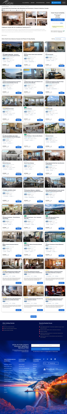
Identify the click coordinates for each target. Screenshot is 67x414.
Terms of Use (55, 351)
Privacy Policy (48, 351)
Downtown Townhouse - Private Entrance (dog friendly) (11, 218)
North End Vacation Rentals (9, 326)
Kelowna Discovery (7, 163)
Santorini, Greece (8, 364)
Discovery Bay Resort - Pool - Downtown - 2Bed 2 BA (33, 218)
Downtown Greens (49, 135)
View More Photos (6, 24)
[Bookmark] (3, 12)
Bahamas (35, 366)
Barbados (35, 372)
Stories (48, 2)
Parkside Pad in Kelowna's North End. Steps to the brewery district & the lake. (55, 82)
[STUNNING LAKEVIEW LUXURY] (12, 182)
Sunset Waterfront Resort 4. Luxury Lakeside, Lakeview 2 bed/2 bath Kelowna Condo (55, 191)
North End (27, 6)
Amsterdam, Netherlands (24, 381)
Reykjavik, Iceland (23, 374)
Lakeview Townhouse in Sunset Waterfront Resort (54, 245)
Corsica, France (7, 381)
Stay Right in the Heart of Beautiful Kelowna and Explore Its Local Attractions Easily (12, 299)
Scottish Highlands (23, 372)
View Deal (18, 65)
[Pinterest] (51, 359)
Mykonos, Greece (7, 372)
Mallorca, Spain (7, 377)
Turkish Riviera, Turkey (9, 379)
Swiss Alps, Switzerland (24, 368)
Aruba (34, 368)
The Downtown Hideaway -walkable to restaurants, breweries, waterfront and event (33, 191)
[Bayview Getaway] (55, 47)
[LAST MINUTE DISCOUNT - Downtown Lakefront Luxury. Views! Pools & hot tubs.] (12, 47)
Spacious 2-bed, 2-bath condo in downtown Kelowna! (33, 55)
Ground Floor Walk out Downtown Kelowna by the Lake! (33, 245)
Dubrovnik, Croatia (8, 370)
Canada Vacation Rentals (8, 330)
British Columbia (16, 6)
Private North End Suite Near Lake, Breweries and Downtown (55, 164)
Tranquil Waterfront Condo (8, 108)
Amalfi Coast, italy (8, 366)
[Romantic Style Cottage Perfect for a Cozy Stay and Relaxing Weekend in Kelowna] (55, 291)
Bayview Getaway (49, 54)
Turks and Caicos (37, 375)
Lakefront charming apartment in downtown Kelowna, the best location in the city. (12, 82)
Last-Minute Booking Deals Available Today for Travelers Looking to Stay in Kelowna (12, 272)
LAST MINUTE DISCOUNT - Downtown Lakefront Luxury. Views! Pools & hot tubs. (11, 55)
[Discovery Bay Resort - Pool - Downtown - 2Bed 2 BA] (33, 209)
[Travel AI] (48, 369)
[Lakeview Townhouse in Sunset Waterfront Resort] (55, 236)
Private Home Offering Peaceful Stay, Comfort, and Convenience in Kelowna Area (33, 272)
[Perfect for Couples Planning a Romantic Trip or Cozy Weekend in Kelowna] (33, 291)
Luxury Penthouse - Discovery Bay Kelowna (33, 135)
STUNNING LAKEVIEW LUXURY (9, 190)
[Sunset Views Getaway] (33, 155)
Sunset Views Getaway (29, 163)
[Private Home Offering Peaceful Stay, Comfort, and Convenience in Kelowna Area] (33, 264)
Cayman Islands (36, 377)
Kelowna (22, 6)
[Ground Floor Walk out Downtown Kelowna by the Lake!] (33, 236)
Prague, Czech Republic (24, 370)
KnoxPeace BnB (49, 108)
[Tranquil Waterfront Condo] (12, 101)
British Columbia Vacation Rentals (10, 328)
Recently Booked (8, 385)
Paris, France (21, 364)
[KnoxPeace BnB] (55, 101)
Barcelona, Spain (7, 368)
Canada (11, 6)
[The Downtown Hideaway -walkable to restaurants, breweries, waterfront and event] (33, 182)
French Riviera (7, 374)
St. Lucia (34, 370)
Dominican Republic (37, 381)
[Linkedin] (55, 359)
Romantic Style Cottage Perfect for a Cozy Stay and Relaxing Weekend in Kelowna (54, 299)
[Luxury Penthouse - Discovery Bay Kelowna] (33, 128)
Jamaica (34, 374)
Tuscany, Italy (22, 366)
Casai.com (48, 373)
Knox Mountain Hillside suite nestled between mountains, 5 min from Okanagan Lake (11, 136)
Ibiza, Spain (6, 375)
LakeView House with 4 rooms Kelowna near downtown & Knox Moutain (33, 82)
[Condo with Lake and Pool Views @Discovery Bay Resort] (55, 209)
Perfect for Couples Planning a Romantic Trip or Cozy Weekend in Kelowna (33, 299)
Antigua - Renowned (37, 379)
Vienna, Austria (22, 375)
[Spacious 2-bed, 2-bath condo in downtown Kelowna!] (33, 47)
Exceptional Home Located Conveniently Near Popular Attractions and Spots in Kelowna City (54, 272)
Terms (5, 389)
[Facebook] (43, 359)
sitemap (5, 392)
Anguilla (35, 364)
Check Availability (58, 19)
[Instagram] (47, 359)
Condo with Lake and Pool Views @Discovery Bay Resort (52, 218)
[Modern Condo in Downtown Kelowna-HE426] (12, 236)
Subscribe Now (45, 349)
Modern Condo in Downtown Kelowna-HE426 (11, 245)
